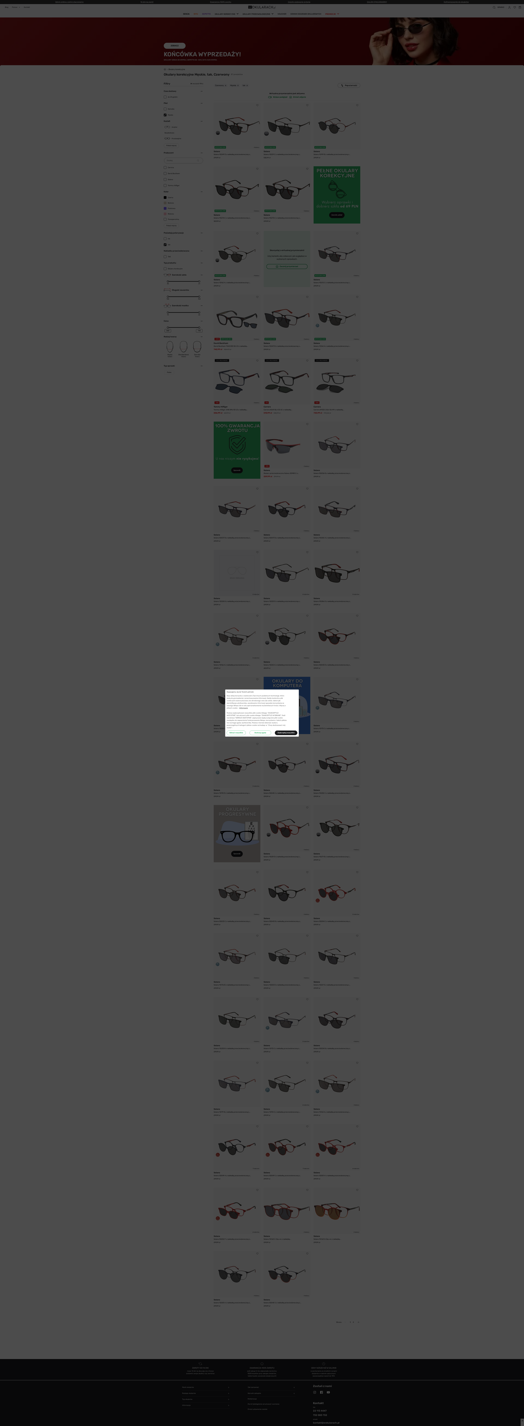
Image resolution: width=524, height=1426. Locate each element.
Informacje (243, 708)
